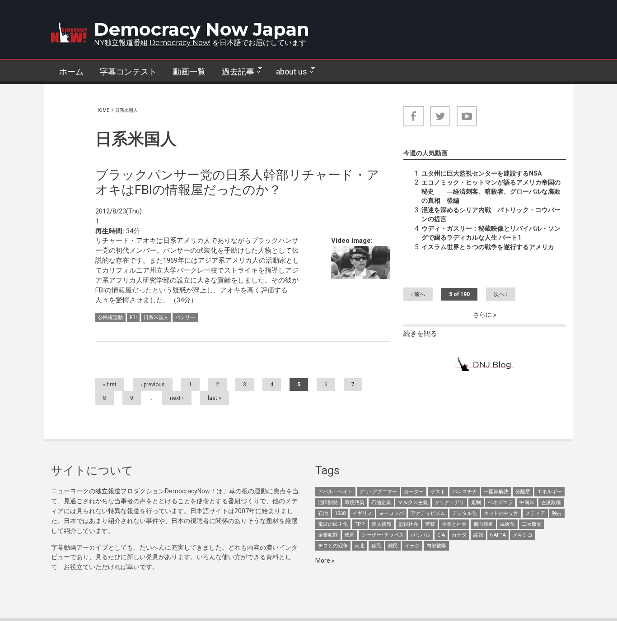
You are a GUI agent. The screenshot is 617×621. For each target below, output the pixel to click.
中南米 (526, 502)
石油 (323, 513)
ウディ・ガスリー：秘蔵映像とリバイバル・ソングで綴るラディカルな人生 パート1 (491, 233)
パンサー (185, 317)
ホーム (71, 71)
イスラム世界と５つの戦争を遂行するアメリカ (487, 246)
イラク (412, 546)
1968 (340, 513)
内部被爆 (436, 546)
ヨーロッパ (391, 513)
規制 (476, 502)
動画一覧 (189, 71)
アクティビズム (428, 513)
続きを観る (420, 333)
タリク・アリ (449, 502)
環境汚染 (355, 502)
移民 (376, 546)
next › (177, 398)
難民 (393, 546)
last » (214, 398)
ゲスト (437, 492)
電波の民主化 (333, 524)
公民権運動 (110, 317)
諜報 (478, 535)
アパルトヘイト (335, 492)
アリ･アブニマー (378, 492)
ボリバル (420, 535)
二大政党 (532, 524)
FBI (133, 317)
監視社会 (408, 524)
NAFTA (498, 535)
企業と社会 (454, 524)
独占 (557, 513)
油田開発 (328, 502)
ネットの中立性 (501, 513)
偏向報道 (483, 524)
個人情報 (382, 524)
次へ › (501, 294)
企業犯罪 (328, 535)
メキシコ (523, 535)
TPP (360, 524)
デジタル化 (464, 513)
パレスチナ (464, 492)
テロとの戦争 (333, 546)
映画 (350, 535)
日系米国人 (156, 317)
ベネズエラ (500, 502)
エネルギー (549, 492)
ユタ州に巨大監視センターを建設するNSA (481, 173)
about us (287, 72)
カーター (414, 492)
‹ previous (152, 384)
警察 (430, 524)
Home (102, 110)
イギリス (362, 513)
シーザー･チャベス (382, 535)
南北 (360, 546)
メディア (535, 513)
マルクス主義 (413, 502)
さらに (483, 314)
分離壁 (522, 492)
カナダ (459, 535)
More (323, 560)
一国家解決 (496, 492)
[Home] (69, 32)
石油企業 (381, 502)
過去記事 (234, 72)
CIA (441, 535)
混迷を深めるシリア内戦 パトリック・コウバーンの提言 (491, 214)
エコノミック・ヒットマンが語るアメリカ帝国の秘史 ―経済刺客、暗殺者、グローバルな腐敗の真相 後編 (491, 191)
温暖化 (507, 524)
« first (110, 384)
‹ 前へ (418, 294)
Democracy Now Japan (201, 29)
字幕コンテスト (128, 71)
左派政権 (551, 502)
